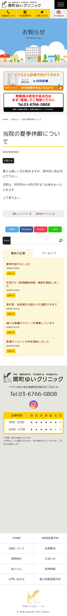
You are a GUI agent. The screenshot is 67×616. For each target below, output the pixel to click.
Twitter (12, 229)
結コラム (16, 568)
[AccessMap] (33, 493)
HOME (5, 119)
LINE (55, 229)
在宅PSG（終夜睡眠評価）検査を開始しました (32, 284)
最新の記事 (18, 253)
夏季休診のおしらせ (18, 264)
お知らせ (14, 119)
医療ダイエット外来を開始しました (27, 341)
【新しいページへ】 (21, 213)
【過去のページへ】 (45, 213)
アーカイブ (49, 253)
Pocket (40, 229)
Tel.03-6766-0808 (33, 394)
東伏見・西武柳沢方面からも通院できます (31, 304)
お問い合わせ (17, 579)
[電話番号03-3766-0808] (33, 94)
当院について (17, 548)
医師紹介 (16, 558)
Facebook (26, 229)
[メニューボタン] (60, 4)
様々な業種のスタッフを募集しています (30, 323)
